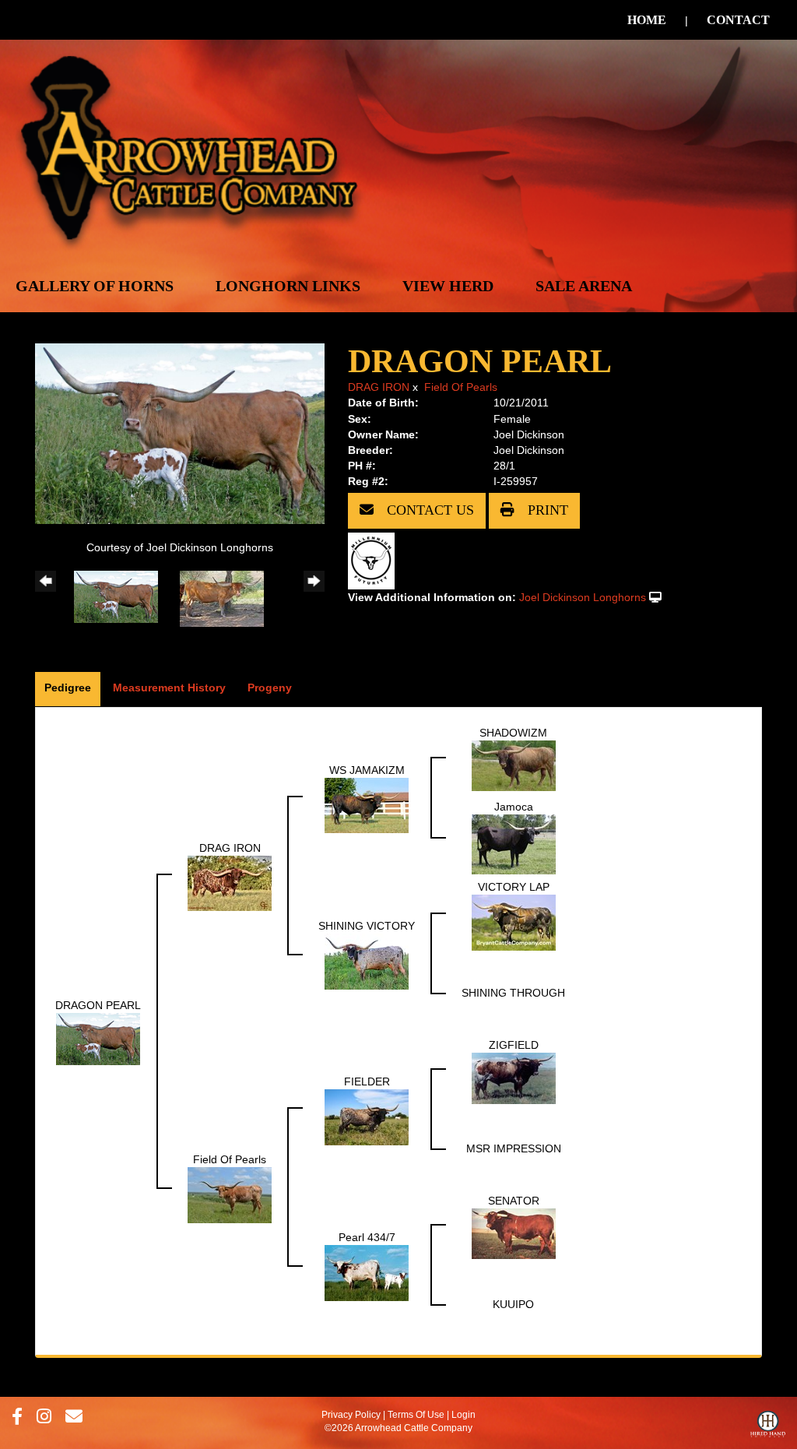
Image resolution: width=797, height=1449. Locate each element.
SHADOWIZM (513, 732)
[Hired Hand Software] (767, 1428)
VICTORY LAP (513, 887)
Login (463, 1414)
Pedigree (67, 687)
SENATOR (513, 1200)
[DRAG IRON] (230, 882)
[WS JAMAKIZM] (367, 804)
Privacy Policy (351, 1414)
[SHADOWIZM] (514, 765)
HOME (646, 19)
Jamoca (513, 806)
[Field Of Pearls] (230, 1194)
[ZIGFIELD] (514, 1077)
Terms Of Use (416, 1414)
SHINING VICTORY (366, 926)
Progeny (270, 687)
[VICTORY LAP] (514, 922)
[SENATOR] (514, 1233)
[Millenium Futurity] (375, 560)
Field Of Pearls (460, 387)
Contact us (428, 510)
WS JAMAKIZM (367, 770)
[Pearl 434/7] (367, 1272)
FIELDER (367, 1081)
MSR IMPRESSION (513, 1148)
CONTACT (738, 19)
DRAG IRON (378, 387)
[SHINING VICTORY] (367, 961)
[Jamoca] (514, 843)
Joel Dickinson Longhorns (582, 597)
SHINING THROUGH (513, 993)
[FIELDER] (367, 1116)
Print (546, 510)
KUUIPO (513, 1304)
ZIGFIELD (514, 1045)
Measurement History (169, 687)
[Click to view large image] (180, 433)
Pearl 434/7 (367, 1237)
